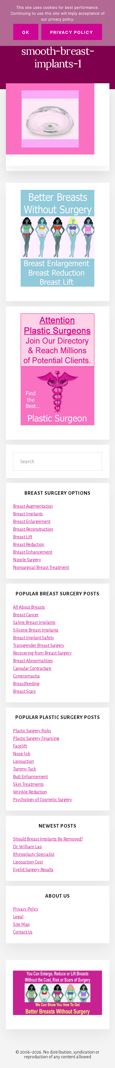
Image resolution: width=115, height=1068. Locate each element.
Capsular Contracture (32, 668)
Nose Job (21, 753)
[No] (108, 23)
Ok (25, 32)
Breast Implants (28, 513)
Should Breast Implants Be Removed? (48, 839)
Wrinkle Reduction (30, 792)
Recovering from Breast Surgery (42, 653)
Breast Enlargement (31, 521)
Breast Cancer (26, 614)
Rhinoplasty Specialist (33, 854)
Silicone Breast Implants (35, 630)
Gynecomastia (26, 676)
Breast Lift (22, 536)
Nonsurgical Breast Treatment (41, 567)
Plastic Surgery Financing (36, 738)
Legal (18, 916)
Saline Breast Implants (34, 622)
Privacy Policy (25, 909)
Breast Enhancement (32, 552)
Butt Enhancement (30, 776)
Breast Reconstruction (33, 529)
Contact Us (22, 932)
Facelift (20, 746)
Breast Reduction (28, 544)
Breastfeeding (26, 683)
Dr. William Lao (27, 846)
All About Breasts (29, 607)
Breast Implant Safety (33, 637)
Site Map (21, 924)
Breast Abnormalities (33, 660)
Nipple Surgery (27, 559)
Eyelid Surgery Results (33, 869)
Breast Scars (24, 691)
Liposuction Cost (28, 862)
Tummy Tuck (24, 769)
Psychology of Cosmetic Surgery (42, 799)
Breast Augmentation (33, 506)
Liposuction (23, 761)
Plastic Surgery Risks (32, 730)
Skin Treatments (28, 784)
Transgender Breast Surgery (38, 645)
